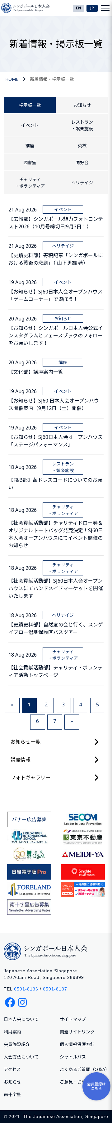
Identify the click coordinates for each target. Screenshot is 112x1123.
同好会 (82, 162)
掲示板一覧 (30, 105)
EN (78, 8)
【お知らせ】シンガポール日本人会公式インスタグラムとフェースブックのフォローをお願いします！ (55, 335)
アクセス (12, 1069)
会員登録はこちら (96, 1086)
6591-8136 (26, 988)
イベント (30, 125)
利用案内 (12, 1032)
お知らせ (82, 105)
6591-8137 (55, 988)
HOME (11, 79)
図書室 (29, 162)
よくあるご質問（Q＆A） (85, 1069)
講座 (30, 145)
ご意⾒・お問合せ (77, 1082)
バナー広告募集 (29, 819)
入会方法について (21, 1057)
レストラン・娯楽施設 (82, 125)
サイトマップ (73, 1019)
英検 (82, 145)
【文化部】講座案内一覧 (35, 371)
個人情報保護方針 (77, 1044)
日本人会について (21, 1019)
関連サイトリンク (77, 1032)
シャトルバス (73, 1057)
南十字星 (12, 1094)
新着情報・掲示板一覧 (52, 79)
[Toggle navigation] (105, 8)
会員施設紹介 (17, 1044)
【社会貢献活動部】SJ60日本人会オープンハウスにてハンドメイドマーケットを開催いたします (55, 588)
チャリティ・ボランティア (30, 182)
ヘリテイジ (82, 182)
